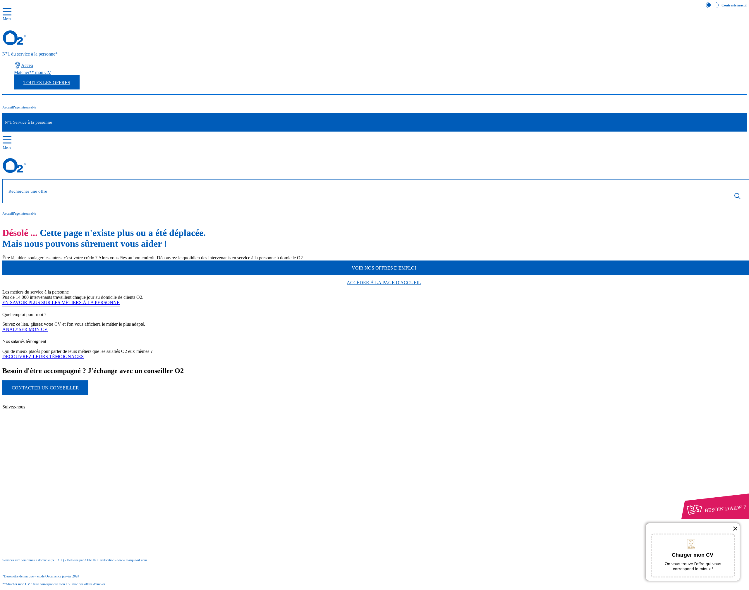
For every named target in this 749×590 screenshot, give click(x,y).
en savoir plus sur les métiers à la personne (61, 302)
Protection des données (35, 472)
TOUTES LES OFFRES (46, 82)
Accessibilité (25, 483)
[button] (735, 528)
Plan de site (35, 412)
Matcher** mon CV (32, 72)
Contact (32, 402)
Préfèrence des (32, 478)
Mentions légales (40, 467)
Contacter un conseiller (45, 387)
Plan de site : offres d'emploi (56, 422)
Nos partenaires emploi (46, 407)
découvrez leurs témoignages (43, 356)
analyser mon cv (25, 329)
